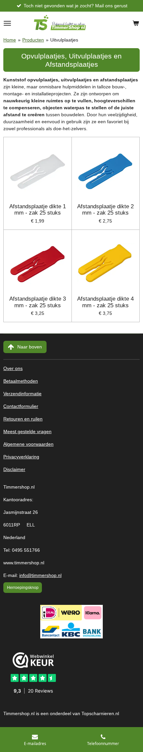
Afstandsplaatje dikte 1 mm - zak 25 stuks (37, 209)
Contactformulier (20, 406)
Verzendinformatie (22, 393)
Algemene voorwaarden (28, 444)
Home (9, 40)
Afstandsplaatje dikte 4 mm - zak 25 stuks (105, 302)
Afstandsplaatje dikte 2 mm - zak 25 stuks (105, 209)
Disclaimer (14, 469)
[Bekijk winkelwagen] (135, 23)
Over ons (13, 368)
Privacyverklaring (21, 456)
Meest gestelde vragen (27, 431)
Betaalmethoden (20, 381)
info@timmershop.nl (40, 575)
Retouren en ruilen (23, 419)
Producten (33, 40)
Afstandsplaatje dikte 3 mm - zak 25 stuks (37, 302)
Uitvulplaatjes (64, 40)
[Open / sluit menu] (7, 23)
